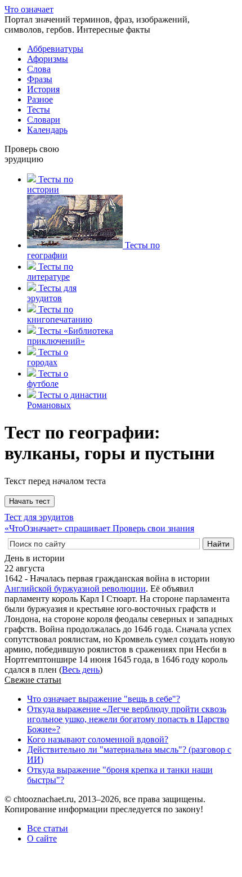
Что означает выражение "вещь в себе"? (103, 699)
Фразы (39, 79)
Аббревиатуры (55, 48)
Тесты (38, 109)
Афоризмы (47, 59)
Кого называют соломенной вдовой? (97, 739)
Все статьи (47, 828)
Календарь (47, 130)
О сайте (42, 838)
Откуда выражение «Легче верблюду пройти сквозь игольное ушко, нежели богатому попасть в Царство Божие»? (128, 719)
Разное (40, 99)
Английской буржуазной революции (75, 588)
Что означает (29, 9)
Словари (43, 119)
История (43, 89)
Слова (39, 69)
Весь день (81, 669)
